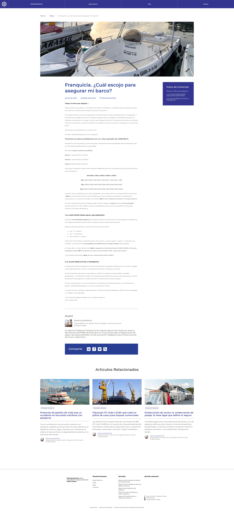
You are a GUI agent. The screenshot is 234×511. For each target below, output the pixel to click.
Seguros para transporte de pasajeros (127, 489)
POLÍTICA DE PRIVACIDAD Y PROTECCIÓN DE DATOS (129, 507)
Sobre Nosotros (98, 480)
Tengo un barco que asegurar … (177, 91)
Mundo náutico (88, 98)
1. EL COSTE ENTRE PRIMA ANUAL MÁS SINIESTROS (175, 95)
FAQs (94, 482)
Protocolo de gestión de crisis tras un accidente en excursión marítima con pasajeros (61, 415)
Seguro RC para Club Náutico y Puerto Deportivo (128, 493)
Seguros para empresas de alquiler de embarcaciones (129, 481)
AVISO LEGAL (93, 507)
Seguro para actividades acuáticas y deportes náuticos (129, 485)
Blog (52, 16)
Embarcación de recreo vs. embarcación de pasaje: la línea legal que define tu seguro (169, 414)
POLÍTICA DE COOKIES (105, 507)
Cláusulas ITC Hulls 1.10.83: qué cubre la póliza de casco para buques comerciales (115, 414)
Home (42, 16)
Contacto (96, 487)
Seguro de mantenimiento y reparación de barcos (127, 497)
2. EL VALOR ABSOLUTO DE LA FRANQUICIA (177, 99)
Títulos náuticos (107, 98)
